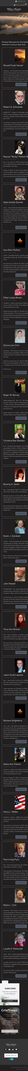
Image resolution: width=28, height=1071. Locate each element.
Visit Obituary (21, 84)
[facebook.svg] (5, 1049)
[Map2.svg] (12, 1049)
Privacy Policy (20, 1069)
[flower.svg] (16, 1049)
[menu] (25, 4)
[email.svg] (9, 1049)
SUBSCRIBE (10, 1001)
